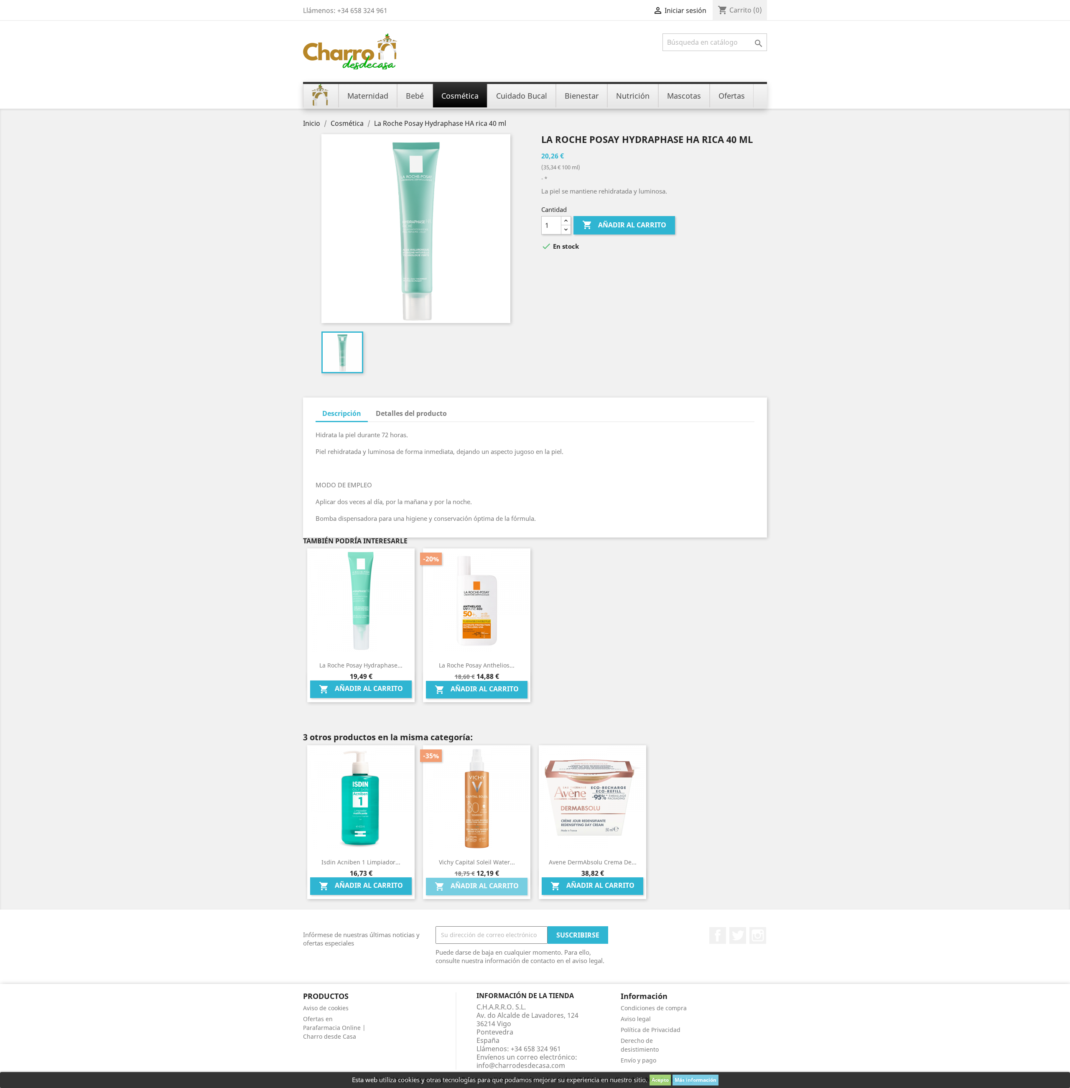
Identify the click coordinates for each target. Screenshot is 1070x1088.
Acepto (660, 1079)
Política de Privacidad (650, 1030)
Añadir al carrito (624, 225)
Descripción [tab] (341, 413)
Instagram (757, 935)
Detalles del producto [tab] (411, 413)
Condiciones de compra (654, 1008)
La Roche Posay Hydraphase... (361, 665)
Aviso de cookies (326, 1008)
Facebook (717, 935)
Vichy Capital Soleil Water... (477, 862)
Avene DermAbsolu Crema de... (593, 862)
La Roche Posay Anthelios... (477, 665)
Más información (695, 1079)
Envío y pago (638, 1060)
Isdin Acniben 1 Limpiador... (360, 862)
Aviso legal (636, 1019)
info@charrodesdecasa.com (520, 1065)
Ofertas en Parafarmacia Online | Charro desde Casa (334, 1027)
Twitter (737, 935)
